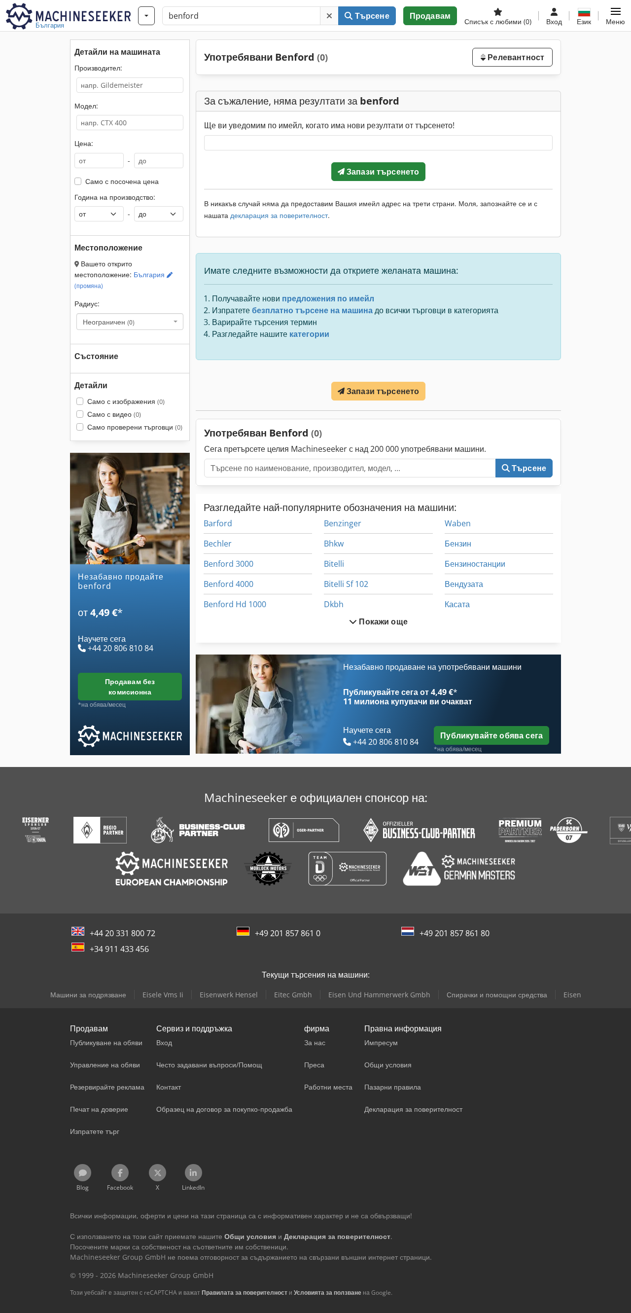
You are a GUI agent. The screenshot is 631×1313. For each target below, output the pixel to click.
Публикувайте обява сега (491, 735)
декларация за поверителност (279, 215)
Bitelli (334, 563)
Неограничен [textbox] (109, 322)
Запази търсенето (382, 171)
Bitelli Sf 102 (346, 584)
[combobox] (129, 321)
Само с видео (114, 414)
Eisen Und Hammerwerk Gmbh (379, 994)
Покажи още (382, 621)
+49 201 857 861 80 (455, 933)
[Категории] (146, 15)
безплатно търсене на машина (312, 310)
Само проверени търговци (134, 427)
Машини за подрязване (88, 994)
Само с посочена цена (122, 181)
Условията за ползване (327, 1292)
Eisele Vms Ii (162, 994)
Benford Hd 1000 (235, 604)
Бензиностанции (475, 563)
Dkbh (334, 604)
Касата (457, 604)
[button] (615, 15)
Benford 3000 (228, 563)
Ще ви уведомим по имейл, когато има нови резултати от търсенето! (329, 125)
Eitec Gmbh (293, 994)
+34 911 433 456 (119, 949)
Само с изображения (126, 401)
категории (309, 333)
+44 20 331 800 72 (122, 933)
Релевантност (515, 57)
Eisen (572, 994)
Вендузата (464, 584)
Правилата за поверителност (244, 1292)
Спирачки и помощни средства (497, 994)
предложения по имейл (328, 298)
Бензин (458, 543)
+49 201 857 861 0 (287, 933)
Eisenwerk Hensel (229, 994)
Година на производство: (114, 197)
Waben (458, 523)
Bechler (218, 543)
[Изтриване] (329, 15)
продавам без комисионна (130, 686)
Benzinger (342, 523)
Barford (218, 523)
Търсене (370, 15)
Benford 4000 (228, 584)
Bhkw (334, 543)
